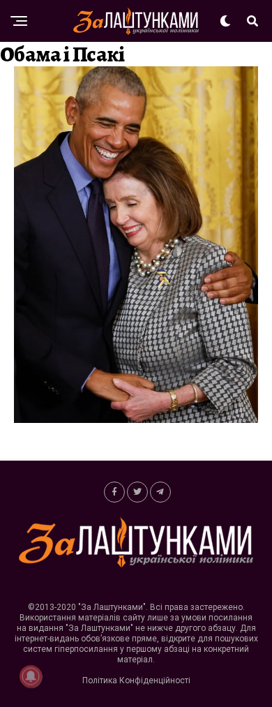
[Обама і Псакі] (136, 419)
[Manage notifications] (31, 676)
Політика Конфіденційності (136, 680)
